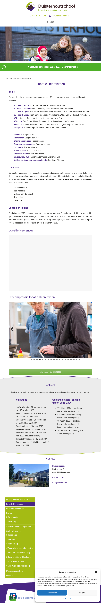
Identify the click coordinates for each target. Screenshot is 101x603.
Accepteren (52, 593)
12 (62, 359)
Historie (9, 575)
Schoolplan (12, 535)
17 (76, 359)
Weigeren (82, 593)
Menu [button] (52, 22)
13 (65, 359)
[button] (96, 572)
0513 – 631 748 (39, 16)
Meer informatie (69, 67)
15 (71, 359)
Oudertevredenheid (16, 561)
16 (74, 359)
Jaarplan (11, 539)
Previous (12, 329)
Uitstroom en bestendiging (19, 552)
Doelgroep (10, 513)
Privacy (70, 598)
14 (68, 359)
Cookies (63, 598)
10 (57, 359)
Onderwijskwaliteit (14, 531)
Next (88, 329)
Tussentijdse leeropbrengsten (20, 548)
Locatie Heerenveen (14, 504)
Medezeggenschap (14, 571)
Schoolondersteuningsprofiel (18, 526)
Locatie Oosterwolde (15, 509)
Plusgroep (12, 521)
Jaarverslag (13, 544)
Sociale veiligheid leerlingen (20, 557)
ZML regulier (13, 517)
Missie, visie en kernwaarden (18, 499)
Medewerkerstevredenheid (19, 566)
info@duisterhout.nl (60, 16)
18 (79, 359)
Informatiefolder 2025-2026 (50, 372)
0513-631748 (58, 477)
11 (59, 359)
